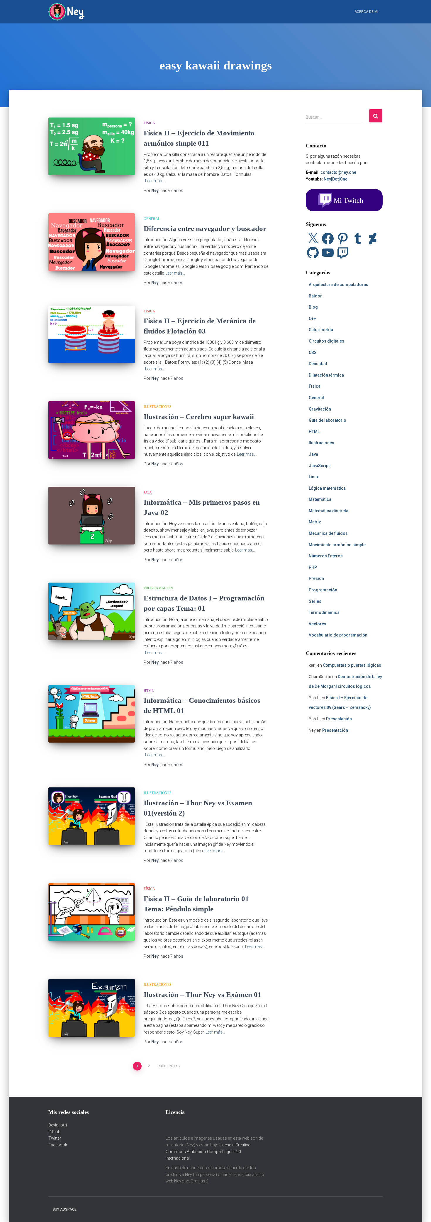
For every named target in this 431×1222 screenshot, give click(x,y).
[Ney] (66, 12)
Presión (316, 578)
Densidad (318, 363)
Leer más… (155, 180)
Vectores (317, 624)
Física (149, 123)
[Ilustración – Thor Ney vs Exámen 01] (91, 1008)
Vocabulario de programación (338, 635)
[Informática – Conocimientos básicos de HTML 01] (91, 714)
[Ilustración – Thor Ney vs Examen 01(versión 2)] (91, 816)
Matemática (320, 499)
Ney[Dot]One (335, 179)
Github (54, 1131)
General (152, 219)
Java (148, 492)
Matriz (315, 522)
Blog (313, 307)
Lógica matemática (327, 488)
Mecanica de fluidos (328, 533)
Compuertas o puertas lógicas (352, 665)
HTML (149, 691)
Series (315, 601)
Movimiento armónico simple (337, 544)
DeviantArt (57, 1125)
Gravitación (320, 409)
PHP (313, 567)
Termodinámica (324, 612)
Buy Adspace (65, 1209)
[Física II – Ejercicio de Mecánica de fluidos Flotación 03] (91, 334)
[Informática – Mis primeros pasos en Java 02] (91, 515)
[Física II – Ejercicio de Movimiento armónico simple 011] (91, 146)
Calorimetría (321, 329)
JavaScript (319, 465)
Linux (314, 476)
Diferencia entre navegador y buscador (205, 228)
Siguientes (168, 1066)
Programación (158, 588)
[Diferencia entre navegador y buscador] (91, 242)
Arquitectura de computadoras (338, 284)
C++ (312, 318)
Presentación (339, 718)
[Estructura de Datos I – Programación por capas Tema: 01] (91, 611)
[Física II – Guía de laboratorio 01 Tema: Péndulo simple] (91, 912)
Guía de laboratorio (327, 420)
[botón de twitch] (344, 200)
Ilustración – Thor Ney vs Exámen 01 (203, 994)
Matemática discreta (328, 510)
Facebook (57, 1145)
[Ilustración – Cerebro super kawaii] (91, 430)
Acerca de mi (366, 12)
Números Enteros (326, 556)
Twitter (54, 1138)
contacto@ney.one (338, 172)
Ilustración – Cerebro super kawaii (199, 417)
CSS (313, 352)
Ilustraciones (158, 407)
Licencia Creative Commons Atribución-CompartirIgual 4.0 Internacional (208, 1151)
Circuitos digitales (326, 341)
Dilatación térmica (326, 375)
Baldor (315, 296)
